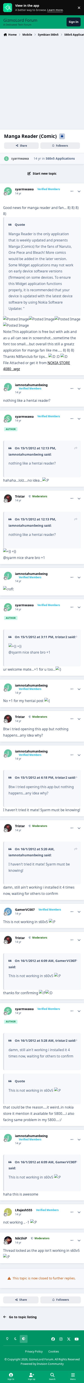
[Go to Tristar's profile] (8, 498)
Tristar (20, 496)
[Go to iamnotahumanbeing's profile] (8, 387)
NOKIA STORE (58, 363)
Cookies (53, 1351)
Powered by (42, 1364)
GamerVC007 (25, 910)
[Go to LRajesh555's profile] (8, 1212)
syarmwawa (20, 158)
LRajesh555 (23, 1210)
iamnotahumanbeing (31, 385)
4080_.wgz (11, 369)
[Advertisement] (42, 82)
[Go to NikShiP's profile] (8, 1240)
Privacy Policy (34, 1351)
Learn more (8, 8)
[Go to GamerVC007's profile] (8, 911)
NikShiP (21, 1238)
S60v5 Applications (60, 158)
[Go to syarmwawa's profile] (6, 158)
